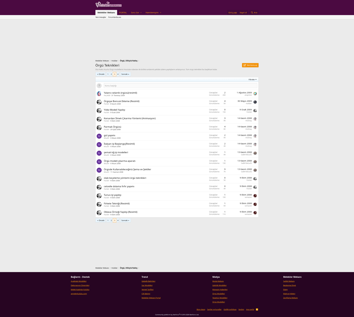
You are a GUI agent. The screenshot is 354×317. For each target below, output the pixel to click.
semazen (248, 197)
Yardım (241, 309)
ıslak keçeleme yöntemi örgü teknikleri (125, 177)
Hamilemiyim (152, 12)
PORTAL (123, 12)
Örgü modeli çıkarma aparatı (119, 160)
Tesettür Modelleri (219, 298)
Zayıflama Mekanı (290, 298)
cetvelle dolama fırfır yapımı (119, 186)
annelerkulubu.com (79, 293)
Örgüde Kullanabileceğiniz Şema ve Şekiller (127, 169)
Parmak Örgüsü (112, 126)
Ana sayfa (250, 309)
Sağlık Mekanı (289, 281)
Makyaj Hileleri (289, 293)
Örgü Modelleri (218, 293)
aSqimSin (248, 95)
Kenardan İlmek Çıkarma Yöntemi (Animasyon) (130, 118)
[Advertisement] (177, 40)
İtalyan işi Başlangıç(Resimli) (119, 143)
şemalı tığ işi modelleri (116, 152)
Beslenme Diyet (289, 285)
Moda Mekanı (218, 281)
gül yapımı (109, 135)
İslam (285, 289)
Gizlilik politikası (230, 309)
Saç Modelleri (147, 285)
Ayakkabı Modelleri (78, 281)
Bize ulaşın (201, 309)
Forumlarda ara (114, 17)
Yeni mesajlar (100, 17)
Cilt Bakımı (146, 293)
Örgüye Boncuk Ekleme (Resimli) (121, 101)
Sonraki (124, 74)
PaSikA (106, 104)
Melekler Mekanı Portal (151, 298)
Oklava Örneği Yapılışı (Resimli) (120, 211)
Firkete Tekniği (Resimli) (117, 203)
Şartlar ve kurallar (214, 309)
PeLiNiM (107, 95)
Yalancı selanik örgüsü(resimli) (120, 92)
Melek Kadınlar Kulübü (80, 289)
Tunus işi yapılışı (112, 194)
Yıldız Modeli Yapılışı (114, 109)
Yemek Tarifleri (147, 289)
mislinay (248, 120)
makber (249, 103)
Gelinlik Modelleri (219, 285)
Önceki (101, 74)
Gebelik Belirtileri (148, 281)
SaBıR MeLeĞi (246, 154)
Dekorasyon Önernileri (80, 285)
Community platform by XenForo (177, 315)
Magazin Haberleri (219, 289)
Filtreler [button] (252, 79)
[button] (136, 12)
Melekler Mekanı (106, 12)
